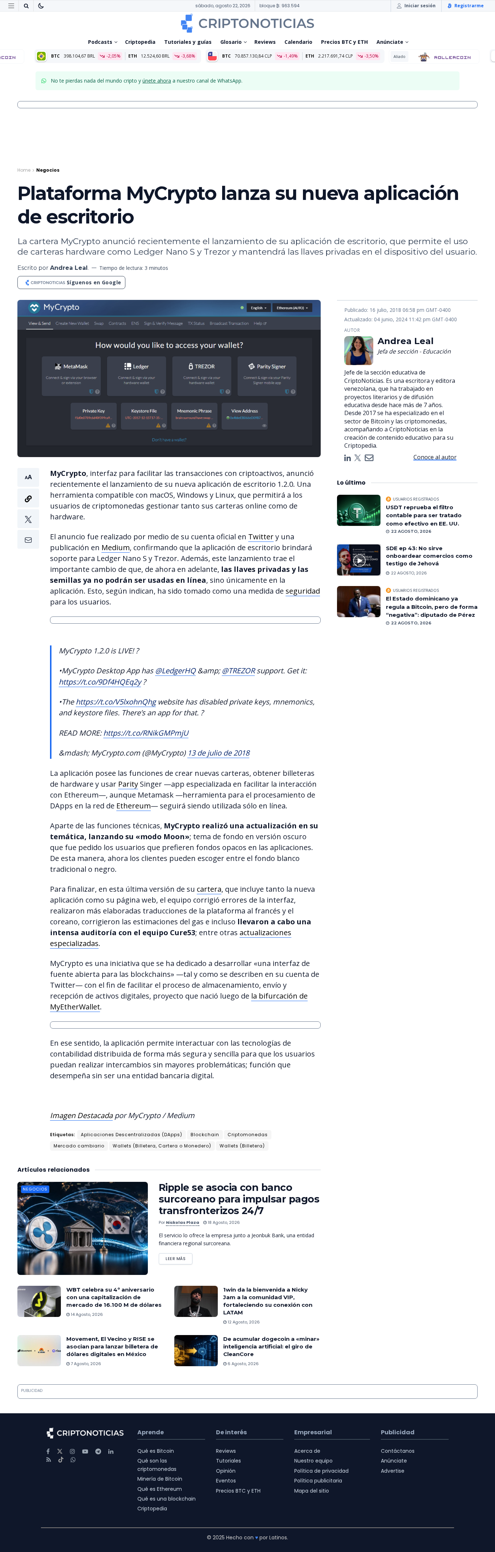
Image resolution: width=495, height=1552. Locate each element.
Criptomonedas (248, 1134)
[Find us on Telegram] (98, 1451)
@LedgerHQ (175, 670)
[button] (28, 508)
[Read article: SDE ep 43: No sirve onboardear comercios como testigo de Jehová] (358, 560)
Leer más (179, 1257)
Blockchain (205, 1134)
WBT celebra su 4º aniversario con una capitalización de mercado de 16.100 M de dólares (114, 1297)
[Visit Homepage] (247, 23)
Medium (115, 547)
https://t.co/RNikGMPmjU (145, 733)
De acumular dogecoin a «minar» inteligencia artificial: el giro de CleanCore (271, 1346)
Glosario (231, 41)
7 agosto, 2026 (85, 1364)
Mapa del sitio (311, 1490)
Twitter (261, 536)
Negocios (47, 170)
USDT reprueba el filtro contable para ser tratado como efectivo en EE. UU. (424, 515)
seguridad (303, 591)
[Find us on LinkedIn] (110, 1451)
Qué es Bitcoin (155, 1451)
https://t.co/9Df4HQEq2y (100, 682)
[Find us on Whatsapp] (73, 1460)
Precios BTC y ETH (344, 41)
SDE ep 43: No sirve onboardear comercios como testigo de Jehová (429, 556)
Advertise (392, 1470)
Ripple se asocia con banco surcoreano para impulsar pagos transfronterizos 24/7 (239, 1199)
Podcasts (100, 41)
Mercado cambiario (79, 1146)
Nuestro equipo (313, 1460)
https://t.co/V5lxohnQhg (116, 702)
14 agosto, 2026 (86, 1314)
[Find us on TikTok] (60, 1460)
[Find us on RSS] (48, 1460)
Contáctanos (398, 1451)
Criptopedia (140, 41)
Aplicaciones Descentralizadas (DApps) (131, 1134)
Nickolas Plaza (182, 1222)
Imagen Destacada (81, 1115)
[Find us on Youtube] (85, 1451)
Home (23, 170)
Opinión (226, 1470)
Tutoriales (228, 1460)
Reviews (265, 41)
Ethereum (133, 806)
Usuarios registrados (416, 499)
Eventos (226, 1480)
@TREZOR (238, 670)
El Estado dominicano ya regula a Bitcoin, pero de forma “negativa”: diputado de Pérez (432, 606)
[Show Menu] (11, 6)
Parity (128, 784)
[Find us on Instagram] (72, 1451)
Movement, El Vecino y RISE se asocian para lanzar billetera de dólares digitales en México (112, 1346)
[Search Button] (26, 6)
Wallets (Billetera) (242, 1146)
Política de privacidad (321, 1470)
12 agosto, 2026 (243, 1322)
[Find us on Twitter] (60, 1451)
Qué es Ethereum (159, 1488)
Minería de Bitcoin (159, 1478)
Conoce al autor (435, 457)
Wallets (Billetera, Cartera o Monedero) (162, 1146)
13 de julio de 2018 (218, 753)
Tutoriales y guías (188, 41)
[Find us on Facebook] (48, 1451)
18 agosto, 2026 (223, 1222)
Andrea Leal (69, 267)
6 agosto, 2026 (242, 1364)
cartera (209, 889)
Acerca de (307, 1451)
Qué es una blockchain (166, 1498)
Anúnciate (390, 41)
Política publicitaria (318, 1480)
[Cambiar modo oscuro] (41, 6)
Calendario (298, 41)
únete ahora (156, 80)
